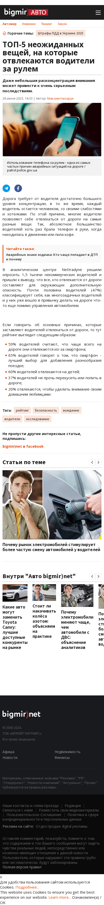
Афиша (8, 751)
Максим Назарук (60, 98)
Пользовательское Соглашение (34, 814)
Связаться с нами (18, 810)
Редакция (73, 805)
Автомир (10, 23)
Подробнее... (27, 887)
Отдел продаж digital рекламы (61, 826)
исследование (37, 419)
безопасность (46, 410)
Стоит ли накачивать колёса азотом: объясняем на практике (44, 621)
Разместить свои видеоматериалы (69, 810)
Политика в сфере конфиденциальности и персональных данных (51, 817)
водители (12, 419)
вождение (71, 410)
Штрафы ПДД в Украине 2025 (60, 33)
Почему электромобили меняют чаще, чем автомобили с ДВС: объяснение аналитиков (77, 629)
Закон (62, 23)
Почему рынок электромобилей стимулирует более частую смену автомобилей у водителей (51, 546)
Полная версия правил (22, 867)
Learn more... (59, 897)
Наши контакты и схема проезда (31, 805)
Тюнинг (46, 23)
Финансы (62, 757)
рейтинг (22, 410)
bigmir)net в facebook (23, 446)
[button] (92, 462)
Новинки (29, 23)
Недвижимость (68, 751)
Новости (10, 757)
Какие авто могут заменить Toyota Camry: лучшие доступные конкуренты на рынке (15, 627)
